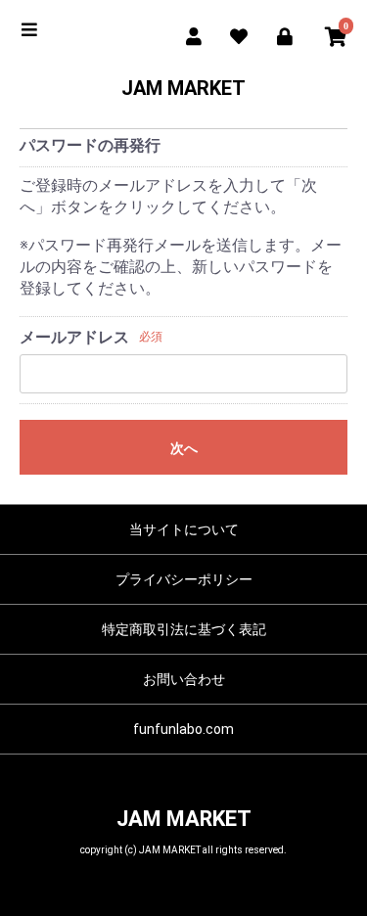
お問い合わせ (184, 679)
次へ (184, 448)
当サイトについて (184, 529)
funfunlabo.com (183, 729)
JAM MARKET (183, 88)
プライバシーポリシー (183, 579)
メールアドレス (74, 337)
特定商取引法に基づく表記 (184, 629)
